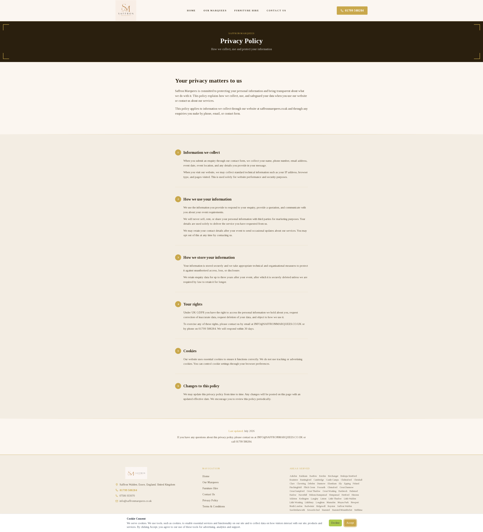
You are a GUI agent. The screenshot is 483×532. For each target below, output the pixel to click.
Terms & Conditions (213, 506)
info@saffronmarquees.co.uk (136, 501)
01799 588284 (354, 10)
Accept (350, 522)
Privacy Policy (210, 500)
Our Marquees (215, 10)
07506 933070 (127, 495)
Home (191, 10)
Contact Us (276, 10)
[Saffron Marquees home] (125, 10)
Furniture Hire (246, 10)
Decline (335, 522)
